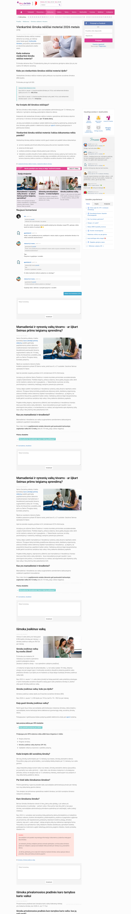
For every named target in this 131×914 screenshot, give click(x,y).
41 (111, 17)
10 (46, 17)
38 (105, 17)
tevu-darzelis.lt (23, 34)
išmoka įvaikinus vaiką (29, 860)
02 (30, 17)
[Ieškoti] (59, 5)
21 (69, 17)
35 (99, 17)
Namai (74, 12)
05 (36, 17)
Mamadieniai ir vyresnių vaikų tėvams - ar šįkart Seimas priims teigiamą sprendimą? (47, 328)
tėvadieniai (28, 445)
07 (40, 17)
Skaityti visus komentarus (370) (73, 293)
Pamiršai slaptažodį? (98, 44)
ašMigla (90, 152)
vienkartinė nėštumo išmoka (44, 164)
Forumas (92, 12)
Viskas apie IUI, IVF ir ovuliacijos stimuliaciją (98, 173)
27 (82, 17)
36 (101, 17)
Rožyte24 (90, 191)
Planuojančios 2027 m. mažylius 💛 (96, 145)
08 (42, 17)
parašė (32, 219)
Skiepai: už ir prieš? (93, 223)
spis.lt (53, 125)
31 (91, 17)
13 (52, 17)
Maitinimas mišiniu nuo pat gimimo (97, 234)
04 (34, 17)
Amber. (89, 172)
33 (95, 17)
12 (50, 17)
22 (72, 17)
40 (109, 17)
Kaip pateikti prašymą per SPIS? (30, 727)
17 (61, 17)
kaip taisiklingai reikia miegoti (96, 238)
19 (65, 17)
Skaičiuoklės (83, 12)
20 (67, 17)
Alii (25, 216)
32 (93, 17)
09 (44, 17)
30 (89, 17)
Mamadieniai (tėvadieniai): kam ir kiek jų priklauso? (37, 439)
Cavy (89, 183)
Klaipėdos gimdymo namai (97, 242)
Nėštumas (50, 12)
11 (48, 17)
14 (55, 17)
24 (76, 17)
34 (97, 17)
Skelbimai (100, 12)
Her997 (89, 144)
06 (38, 17)
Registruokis (102, 46)
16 (59, 17)
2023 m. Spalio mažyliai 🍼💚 (95, 185)
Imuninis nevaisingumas (96, 230)
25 (78, 17)
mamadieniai (21, 445)
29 (87, 17)
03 (32, 17)
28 (84, 17)
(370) (18, 30)
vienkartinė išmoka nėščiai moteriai (27, 164)
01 (28, 17)
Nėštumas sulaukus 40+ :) (96, 246)
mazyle (89, 163)
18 (63, 17)
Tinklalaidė (30, 12)
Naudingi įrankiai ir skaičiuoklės (96, 112)
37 (103, 17)
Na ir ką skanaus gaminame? (96, 219)
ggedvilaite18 (27, 233)
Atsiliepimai (109, 12)
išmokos (20, 860)
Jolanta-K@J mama (29, 243)
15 (57, 17)
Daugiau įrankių (108, 128)
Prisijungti (98, 40)
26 (80, 17)
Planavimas (40, 12)
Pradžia (21, 12)
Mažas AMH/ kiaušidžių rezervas (97, 227)
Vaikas (59, 12)
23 (74, 17)
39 (107, 17)
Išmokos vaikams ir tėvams (39, 21)
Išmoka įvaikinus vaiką (30, 629)
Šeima (66, 12)
